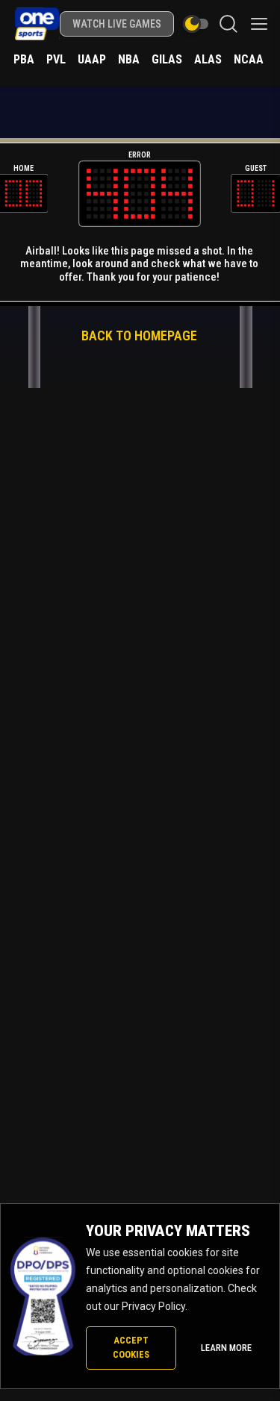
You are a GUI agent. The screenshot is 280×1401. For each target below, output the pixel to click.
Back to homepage (139, 335)
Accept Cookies (131, 1347)
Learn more (226, 1347)
